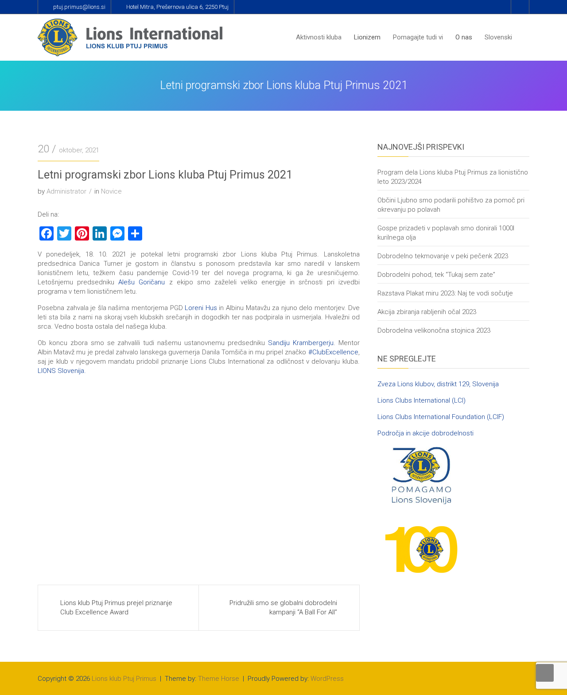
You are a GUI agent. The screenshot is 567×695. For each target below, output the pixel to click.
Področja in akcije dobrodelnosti (425, 433)
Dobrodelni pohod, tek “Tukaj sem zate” (436, 275)
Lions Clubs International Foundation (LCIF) (440, 417)
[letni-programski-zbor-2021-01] (78, 411)
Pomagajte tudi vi (418, 37)
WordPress (327, 679)
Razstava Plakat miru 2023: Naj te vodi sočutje (445, 293)
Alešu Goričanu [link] (141, 282)
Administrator (66, 191)
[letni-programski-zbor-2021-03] (158, 534)
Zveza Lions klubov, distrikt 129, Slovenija (438, 384)
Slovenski (498, 37)
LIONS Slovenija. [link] (62, 371)
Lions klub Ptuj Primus (124, 679)
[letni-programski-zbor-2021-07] (158, 472)
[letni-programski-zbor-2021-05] (319, 472)
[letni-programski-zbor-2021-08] (78, 472)
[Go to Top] (545, 673)
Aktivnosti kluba (319, 37)
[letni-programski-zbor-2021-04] (78, 534)
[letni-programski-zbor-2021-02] (239, 534)
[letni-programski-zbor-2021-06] (239, 472)
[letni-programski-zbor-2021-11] (158, 411)
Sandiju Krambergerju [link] (301, 343)
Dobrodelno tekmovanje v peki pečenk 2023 (442, 256)
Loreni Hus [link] (201, 308)
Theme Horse (218, 679)
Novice (111, 191)
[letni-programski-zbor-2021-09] (319, 411)
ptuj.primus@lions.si (79, 7)
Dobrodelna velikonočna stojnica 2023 (433, 330)
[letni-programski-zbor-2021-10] (239, 411)
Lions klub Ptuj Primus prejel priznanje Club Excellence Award (116, 607)
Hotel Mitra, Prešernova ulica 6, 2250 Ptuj (177, 7)
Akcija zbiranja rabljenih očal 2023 (426, 312)
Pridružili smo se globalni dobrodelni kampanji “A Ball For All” (283, 607)
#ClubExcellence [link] (333, 352)
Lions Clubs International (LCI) (421, 400)
